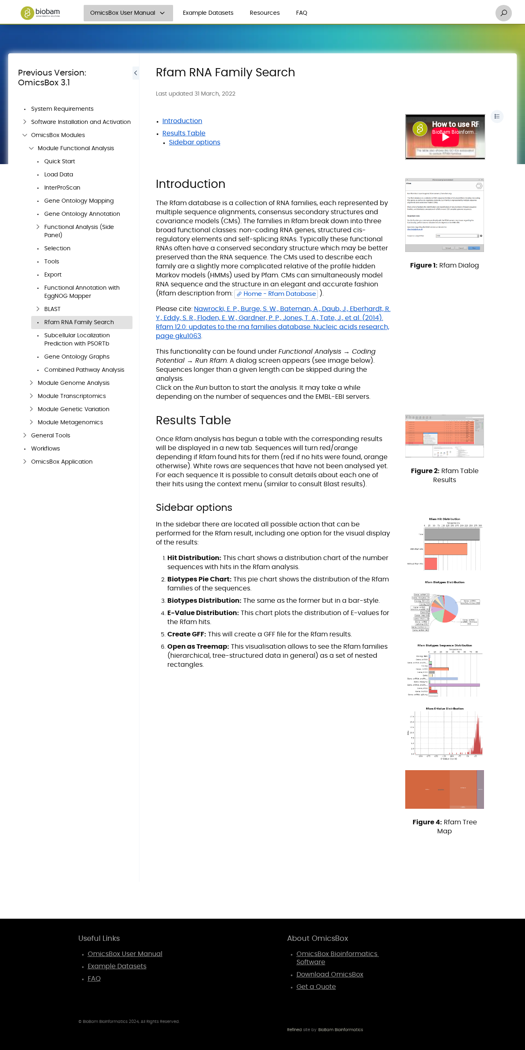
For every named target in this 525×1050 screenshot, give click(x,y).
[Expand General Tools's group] (24, 435)
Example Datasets (208, 13)
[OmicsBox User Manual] (162, 13)
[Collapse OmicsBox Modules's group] (24, 135)
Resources (265, 13)
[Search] (503, 13)
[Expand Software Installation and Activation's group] (24, 122)
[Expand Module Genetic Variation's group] (31, 409)
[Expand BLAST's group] (37, 309)
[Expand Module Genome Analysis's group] (31, 383)
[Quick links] (40, 13)
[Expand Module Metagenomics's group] (31, 422)
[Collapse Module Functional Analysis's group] (31, 148)
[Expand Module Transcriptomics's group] (31, 396)
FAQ (301, 13)
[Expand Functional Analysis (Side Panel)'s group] (37, 227)
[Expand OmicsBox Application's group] (24, 462)
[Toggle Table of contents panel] (497, 116)
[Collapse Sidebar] (135, 467)
